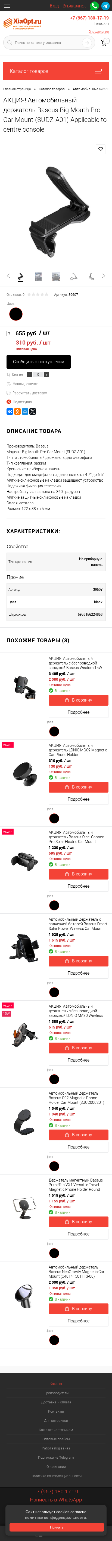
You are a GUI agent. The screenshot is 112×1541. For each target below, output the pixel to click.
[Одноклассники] (17, 411)
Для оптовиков (56, 1421)
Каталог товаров (29, 71)
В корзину (82, 700)
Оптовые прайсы (56, 1439)
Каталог (56, 1384)
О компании (56, 1467)
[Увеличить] (56, 211)
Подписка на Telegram (56, 1457)
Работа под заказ (56, 1448)
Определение (99, 32)
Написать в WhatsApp (56, 1500)
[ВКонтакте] (10, 411)
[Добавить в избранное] (100, 149)
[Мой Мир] (25, 411)
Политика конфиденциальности (56, 1476)
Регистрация (74, 6)
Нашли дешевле (26, 383)
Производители (56, 1393)
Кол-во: (18, 374)
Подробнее (78, 712)
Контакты (56, 1411)
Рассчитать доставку (30, 392)
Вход (54, 6)
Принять (57, 1527)
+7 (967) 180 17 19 (56, 1491)
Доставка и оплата (56, 1402)
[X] (32, 411)
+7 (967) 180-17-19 (89, 18)
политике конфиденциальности (55, 1517)
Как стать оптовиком (56, 1430)
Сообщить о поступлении (38, 361)
